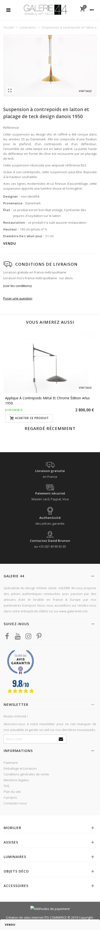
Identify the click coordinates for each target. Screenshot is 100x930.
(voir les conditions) (17, 286)
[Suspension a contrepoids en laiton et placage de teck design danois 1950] (9, 90)
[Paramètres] (91, 9)
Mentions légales (16, 780)
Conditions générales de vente (26, 774)
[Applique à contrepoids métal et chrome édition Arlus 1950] (50, 362)
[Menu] (8, 9)
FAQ (6, 786)
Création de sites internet (24, 917)
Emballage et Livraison (20, 768)
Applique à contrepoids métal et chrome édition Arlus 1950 (47, 400)
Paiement (11, 762)
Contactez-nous (15, 803)
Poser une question (17, 298)
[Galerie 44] (45, 9)
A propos (10, 797)
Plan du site (12, 791)
